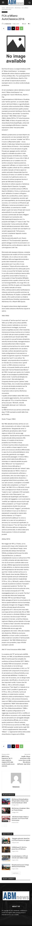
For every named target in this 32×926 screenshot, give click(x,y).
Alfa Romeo (18, 8)
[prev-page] (3, 826)
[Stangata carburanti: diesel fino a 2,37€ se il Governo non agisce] (6, 841)
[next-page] (6, 826)
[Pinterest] (17, 28)
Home (3, 8)
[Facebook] (9, 28)
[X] (13, 28)
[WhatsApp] (21, 28)
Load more (15, 873)
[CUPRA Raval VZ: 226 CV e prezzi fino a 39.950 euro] (6, 850)
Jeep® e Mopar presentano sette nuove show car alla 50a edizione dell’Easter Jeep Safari (23, 760)
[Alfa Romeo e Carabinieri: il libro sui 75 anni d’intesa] (6, 811)
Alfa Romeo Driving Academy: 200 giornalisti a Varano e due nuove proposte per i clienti (20, 800)
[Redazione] (3, 24)
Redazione (8, 23)
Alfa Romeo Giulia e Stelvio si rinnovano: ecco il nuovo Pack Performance (20, 818)
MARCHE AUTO (10, 8)
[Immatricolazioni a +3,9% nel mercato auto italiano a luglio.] (6, 858)
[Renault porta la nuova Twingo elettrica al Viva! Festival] (6, 867)
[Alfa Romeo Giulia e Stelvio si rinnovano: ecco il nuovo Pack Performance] (6, 819)
